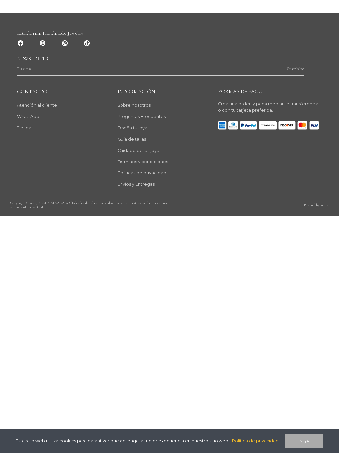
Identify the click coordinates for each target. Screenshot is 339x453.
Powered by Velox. (316, 205)
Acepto (304, 441)
